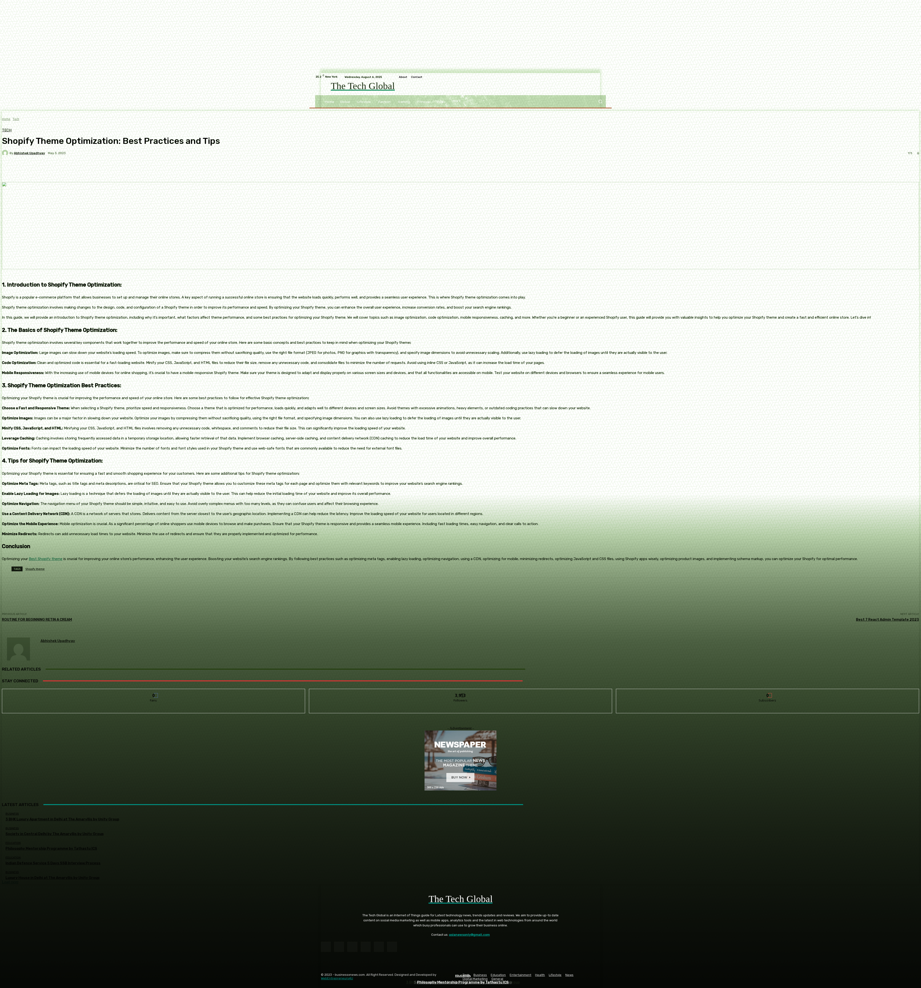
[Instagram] (339, 947)
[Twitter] (392, 947)
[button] (600, 101)
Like (153, 692)
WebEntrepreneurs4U (337, 978)
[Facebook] (326, 947)
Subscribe (767, 692)
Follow (460, 692)
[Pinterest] (366, 947)
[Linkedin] (352, 947)
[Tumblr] (379, 947)
